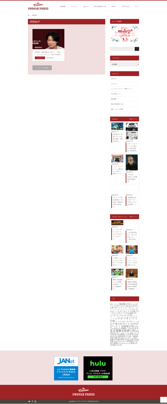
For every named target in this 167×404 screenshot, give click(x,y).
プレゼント (74, 6)
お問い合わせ (125, 6)
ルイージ (135, 321)
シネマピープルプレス (81, 401)
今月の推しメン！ (116, 94)
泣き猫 (132, 339)
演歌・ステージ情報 (117, 109)
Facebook (32, 401)
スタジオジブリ (124, 319)
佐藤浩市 (117, 328)
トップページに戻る (42, 68)
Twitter (29, 401)
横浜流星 (122, 339)
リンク (137, 6)
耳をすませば (122, 341)
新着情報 (63, 6)
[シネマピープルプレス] (38, 6)
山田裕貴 (114, 334)
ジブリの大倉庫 (128, 313)
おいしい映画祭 (120, 304)
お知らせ (86, 6)
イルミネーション (126, 310)
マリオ (118, 321)
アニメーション (123, 308)
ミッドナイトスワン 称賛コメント (121, 89)
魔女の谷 (117, 345)
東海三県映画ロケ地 (100, 6)
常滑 (133, 334)
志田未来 (123, 336)
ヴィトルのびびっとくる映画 (124, 325)
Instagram (35, 401)
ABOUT (114, 6)
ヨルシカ (126, 321)
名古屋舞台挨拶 (122, 330)
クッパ (116, 311)
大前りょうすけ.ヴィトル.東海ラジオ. (127, 333)
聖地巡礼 (132, 341)
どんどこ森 (125, 306)
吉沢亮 (135, 328)
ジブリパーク (121, 315)
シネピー (115, 313)
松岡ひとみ (130, 338)
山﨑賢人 (124, 334)
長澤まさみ (126, 343)
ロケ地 (116, 323)
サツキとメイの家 (129, 311)
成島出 (123, 338)
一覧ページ (132, 119)
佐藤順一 (126, 328)
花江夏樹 (116, 343)
